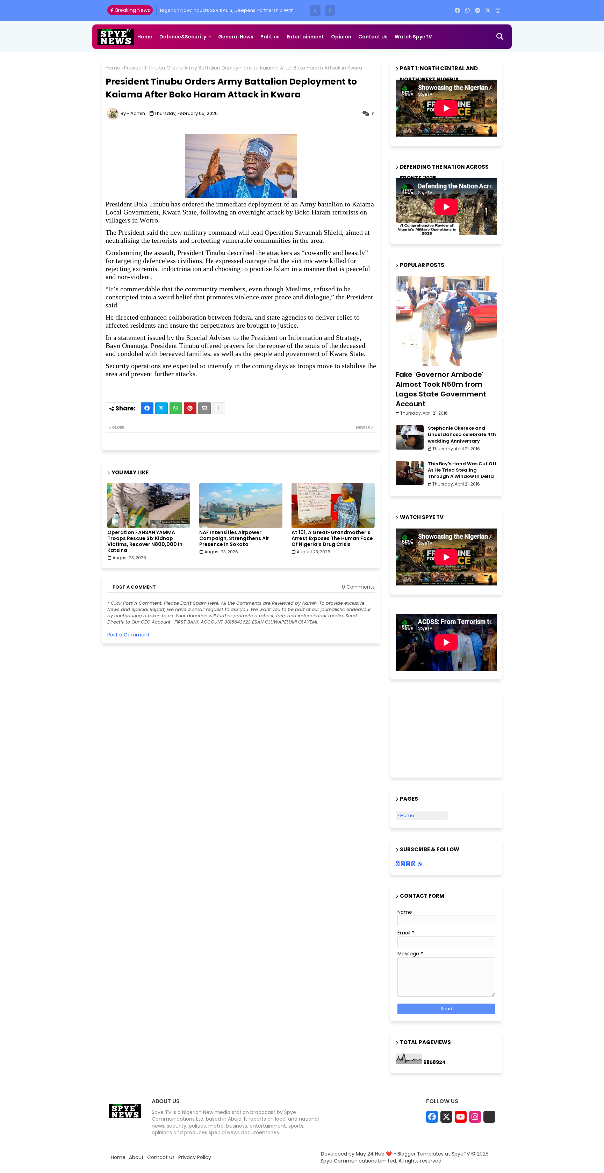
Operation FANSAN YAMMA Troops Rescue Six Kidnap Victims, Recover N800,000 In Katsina (144, 541)
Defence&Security (182, 36)
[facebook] (457, 10)
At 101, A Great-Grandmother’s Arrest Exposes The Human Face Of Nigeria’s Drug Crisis (332, 538)
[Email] (204, 408)
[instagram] (498, 10)
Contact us (373, 36)
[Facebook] (147, 408)
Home (144, 36)
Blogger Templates (420, 1153)
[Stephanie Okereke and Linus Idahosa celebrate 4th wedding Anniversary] (410, 437)
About (136, 1157)
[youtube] (461, 1117)
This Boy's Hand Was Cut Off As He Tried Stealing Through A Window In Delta (462, 470)
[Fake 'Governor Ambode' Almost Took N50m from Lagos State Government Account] (446, 321)
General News (235, 36)
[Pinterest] (190, 408)
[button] (315, 10)
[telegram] (477, 10)
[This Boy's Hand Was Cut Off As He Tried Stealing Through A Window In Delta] (410, 473)
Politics (270, 36)
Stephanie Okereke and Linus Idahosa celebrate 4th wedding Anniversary (462, 434)
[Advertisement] (431, 733)
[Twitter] (161, 408)
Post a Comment (128, 634)
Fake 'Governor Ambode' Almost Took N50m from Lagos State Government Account (441, 389)
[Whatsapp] (176, 408)
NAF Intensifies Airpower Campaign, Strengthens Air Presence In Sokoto (234, 538)
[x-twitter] (487, 10)
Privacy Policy (194, 1157)
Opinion (341, 36)
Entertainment (305, 36)
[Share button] (219, 408)
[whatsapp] (467, 10)
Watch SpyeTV (413, 36)
